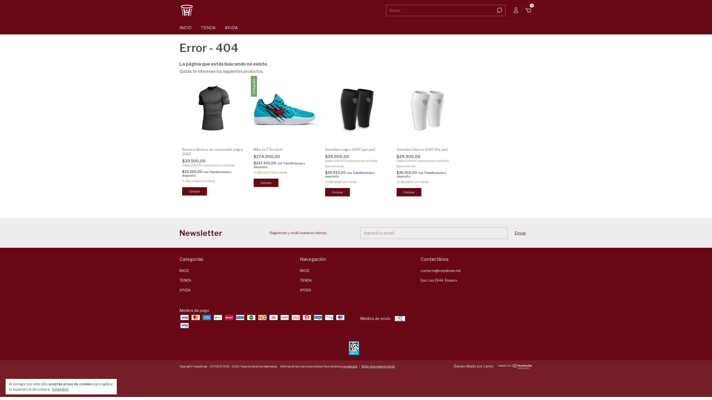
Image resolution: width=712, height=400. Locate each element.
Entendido (60, 389)
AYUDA (231, 27)
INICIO (185, 27)
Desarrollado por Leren (474, 366)
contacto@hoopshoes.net (441, 271)
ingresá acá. (349, 366)
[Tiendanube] (515, 367)
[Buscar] (499, 10)
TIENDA (208, 27)
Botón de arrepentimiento (378, 366)
